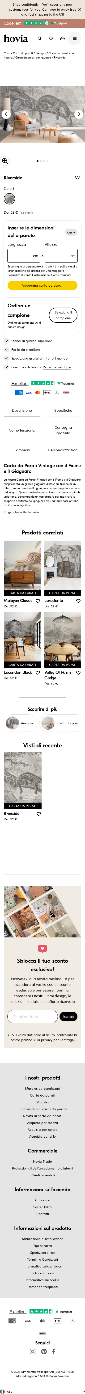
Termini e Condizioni (42, 1259)
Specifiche (63, 410)
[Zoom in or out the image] (5, 161)
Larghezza (23, 250)
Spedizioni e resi (42, 1252)
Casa (7, 53)
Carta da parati (23, 53)
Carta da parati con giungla (33, 57)
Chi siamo (42, 1200)
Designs (41, 53)
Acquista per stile (42, 1136)
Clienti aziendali (42, 1175)
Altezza (60, 250)
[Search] (39, 38)
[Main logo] (17, 38)
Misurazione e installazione (42, 1239)
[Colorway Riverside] (9, 198)
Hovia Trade (42, 1161)
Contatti (42, 1214)
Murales (42, 1102)
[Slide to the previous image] (6, 114)
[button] (51, 38)
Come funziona (22, 430)
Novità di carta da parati (42, 1116)
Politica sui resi (42, 1273)
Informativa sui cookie (42, 1280)
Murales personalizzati (42, 1088)
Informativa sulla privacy (43, 1266)
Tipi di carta (42, 1245)
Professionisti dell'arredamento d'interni (42, 1168)
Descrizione (22, 410)
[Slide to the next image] (79, 114)
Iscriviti (68, 1016)
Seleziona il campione (63, 315)
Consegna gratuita (63, 430)
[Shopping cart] (62, 38)
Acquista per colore (43, 1129)
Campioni (21, 449)
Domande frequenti (42, 1286)
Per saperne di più (57, 367)
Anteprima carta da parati (42, 285)
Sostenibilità (42, 1207)
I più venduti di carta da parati (43, 1109)
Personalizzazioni (63, 449)
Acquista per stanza (42, 1122)
